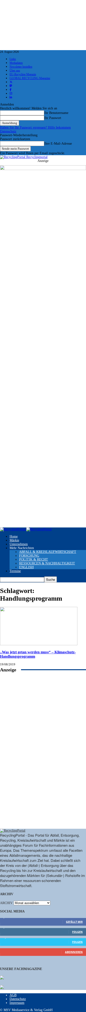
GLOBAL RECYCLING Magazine (30, 78)
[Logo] (13, 529)
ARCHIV (6, 903)
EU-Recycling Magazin (23, 74)
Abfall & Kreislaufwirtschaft (47, 552)
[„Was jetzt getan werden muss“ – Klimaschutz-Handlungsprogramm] (38, 644)
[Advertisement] (43, 756)
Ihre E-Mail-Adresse (58, 143)
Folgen (77, 932)
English (26, 567)
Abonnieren (74, 952)
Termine (15, 571)
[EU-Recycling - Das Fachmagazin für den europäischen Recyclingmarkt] (2, 978)
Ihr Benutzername (56, 113)
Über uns (15, 70)
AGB (13, 995)
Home (14, 536)
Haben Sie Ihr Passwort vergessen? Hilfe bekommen (35, 127)
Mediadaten (16, 63)
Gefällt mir (74, 921)
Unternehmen (19, 544)
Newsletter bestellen (21, 66)
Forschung (29, 555)
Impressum (17, 1003)
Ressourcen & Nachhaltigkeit (47, 563)
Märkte (14, 540)
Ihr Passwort (52, 118)
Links (13, 59)
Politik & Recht (33, 559)
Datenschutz (8, 131)
